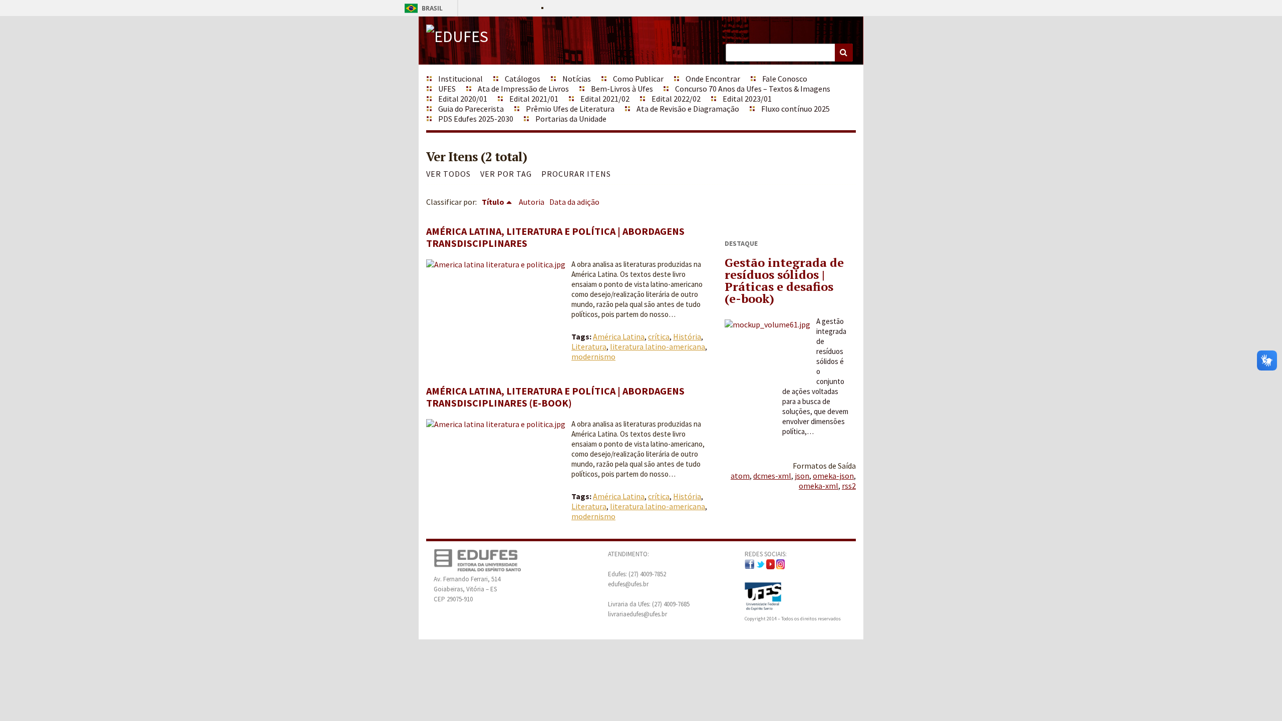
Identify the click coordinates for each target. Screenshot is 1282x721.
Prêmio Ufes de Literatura (570, 109)
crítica (659, 336)
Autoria (531, 202)
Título (493, 202)
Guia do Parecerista (471, 109)
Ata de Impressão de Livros (523, 89)
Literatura (588, 346)
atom (740, 476)
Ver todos (448, 174)
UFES (447, 89)
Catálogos (522, 79)
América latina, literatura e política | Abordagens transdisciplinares (555, 237)
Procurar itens (576, 174)
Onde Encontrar (713, 79)
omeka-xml (818, 486)
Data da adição (574, 202)
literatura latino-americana (657, 346)
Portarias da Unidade (570, 119)
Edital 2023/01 (747, 99)
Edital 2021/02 (604, 99)
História (687, 336)
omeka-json (833, 476)
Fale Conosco (784, 79)
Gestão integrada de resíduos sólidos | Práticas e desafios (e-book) (784, 280)
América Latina (619, 336)
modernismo (593, 356)
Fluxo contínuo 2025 (795, 109)
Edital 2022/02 (676, 99)
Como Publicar (638, 79)
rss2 (849, 486)
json (802, 476)
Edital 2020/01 (462, 99)
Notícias (576, 79)
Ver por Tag (506, 174)
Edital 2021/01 (533, 99)
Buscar (844, 53)
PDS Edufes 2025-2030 (475, 119)
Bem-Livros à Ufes (622, 89)
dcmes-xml (772, 476)
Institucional (460, 79)
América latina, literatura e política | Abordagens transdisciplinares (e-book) (555, 397)
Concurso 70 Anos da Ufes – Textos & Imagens (752, 89)
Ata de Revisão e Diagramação (687, 109)
